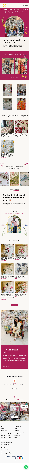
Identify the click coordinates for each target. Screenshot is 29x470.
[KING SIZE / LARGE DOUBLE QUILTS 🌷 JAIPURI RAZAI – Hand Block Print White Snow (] (7, 126)
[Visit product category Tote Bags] (21, 104)
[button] (21, 5)
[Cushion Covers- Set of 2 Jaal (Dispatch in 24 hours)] (21, 287)
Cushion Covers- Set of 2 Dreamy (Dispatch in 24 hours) (7, 277)
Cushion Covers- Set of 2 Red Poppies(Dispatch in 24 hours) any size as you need (7, 258)
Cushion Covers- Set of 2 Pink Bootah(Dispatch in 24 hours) (20, 258)
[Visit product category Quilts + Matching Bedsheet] (7, 104)
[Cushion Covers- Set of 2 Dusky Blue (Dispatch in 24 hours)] (21, 269)
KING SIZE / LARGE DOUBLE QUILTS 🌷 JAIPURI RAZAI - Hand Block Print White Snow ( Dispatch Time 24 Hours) (7, 135)
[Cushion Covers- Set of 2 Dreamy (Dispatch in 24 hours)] (7, 269)
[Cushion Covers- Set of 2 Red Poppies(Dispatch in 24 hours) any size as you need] (7, 250)
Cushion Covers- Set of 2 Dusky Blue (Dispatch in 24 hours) (21, 277)
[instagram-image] (5, 406)
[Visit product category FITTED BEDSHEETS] (21, 90)
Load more (14, 305)
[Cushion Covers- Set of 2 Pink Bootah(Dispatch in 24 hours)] (21, 250)
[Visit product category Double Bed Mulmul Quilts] (7, 90)
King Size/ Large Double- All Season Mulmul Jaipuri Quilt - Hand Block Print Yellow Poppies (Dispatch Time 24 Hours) (7, 155)
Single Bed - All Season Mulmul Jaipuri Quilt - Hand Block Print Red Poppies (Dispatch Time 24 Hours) (21, 135)
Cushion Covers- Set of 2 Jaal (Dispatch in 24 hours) (20, 295)
